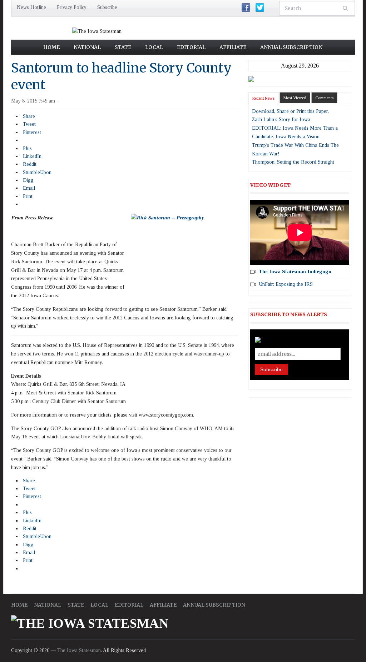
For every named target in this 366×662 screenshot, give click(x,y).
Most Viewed (294, 97)
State (123, 47)
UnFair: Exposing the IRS (286, 284)
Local (154, 47)
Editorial (191, 47)
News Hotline (31, 7)
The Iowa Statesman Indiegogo (295, 271)
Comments (324, 97)
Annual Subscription (291, 47)
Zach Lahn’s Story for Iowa (281, 119)
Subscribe (107, 7)
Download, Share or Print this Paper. (290, 111)
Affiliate (232, 47)
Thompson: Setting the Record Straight (293, 162)
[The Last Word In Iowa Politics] (97, 31)
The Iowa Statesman (79, 650)
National (87, 47)
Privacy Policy (71, 7)
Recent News (263, 98)
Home (51, 47)
